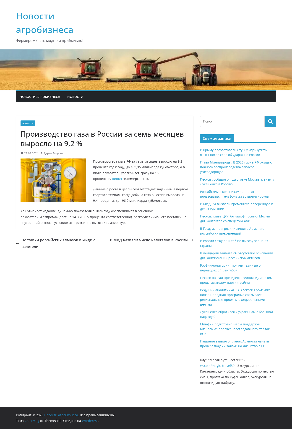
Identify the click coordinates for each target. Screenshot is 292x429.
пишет (117, 178)
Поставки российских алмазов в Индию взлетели (58, 243)
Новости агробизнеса (40, 96)
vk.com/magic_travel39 (217, 365)
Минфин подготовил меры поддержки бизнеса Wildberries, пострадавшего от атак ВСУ (235, 329)
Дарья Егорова (53, 153)
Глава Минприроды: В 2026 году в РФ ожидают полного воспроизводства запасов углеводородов (237, 167)
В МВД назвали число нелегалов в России (149, 240)
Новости (75, 96)
